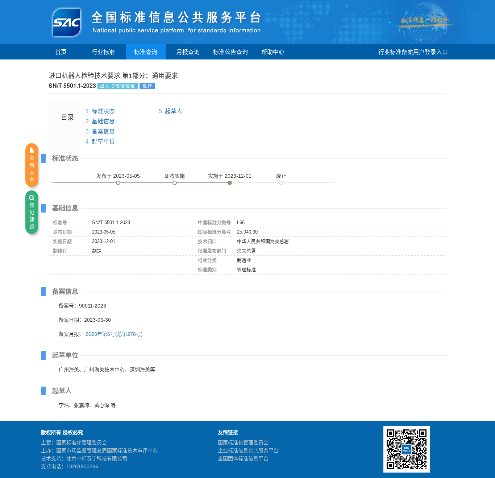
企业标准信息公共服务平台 (248, 450)
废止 (281, 176)
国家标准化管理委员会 (243, 442)
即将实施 (175, 176)
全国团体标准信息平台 (243, 458)
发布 (118, 176)
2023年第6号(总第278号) (114, 334)
